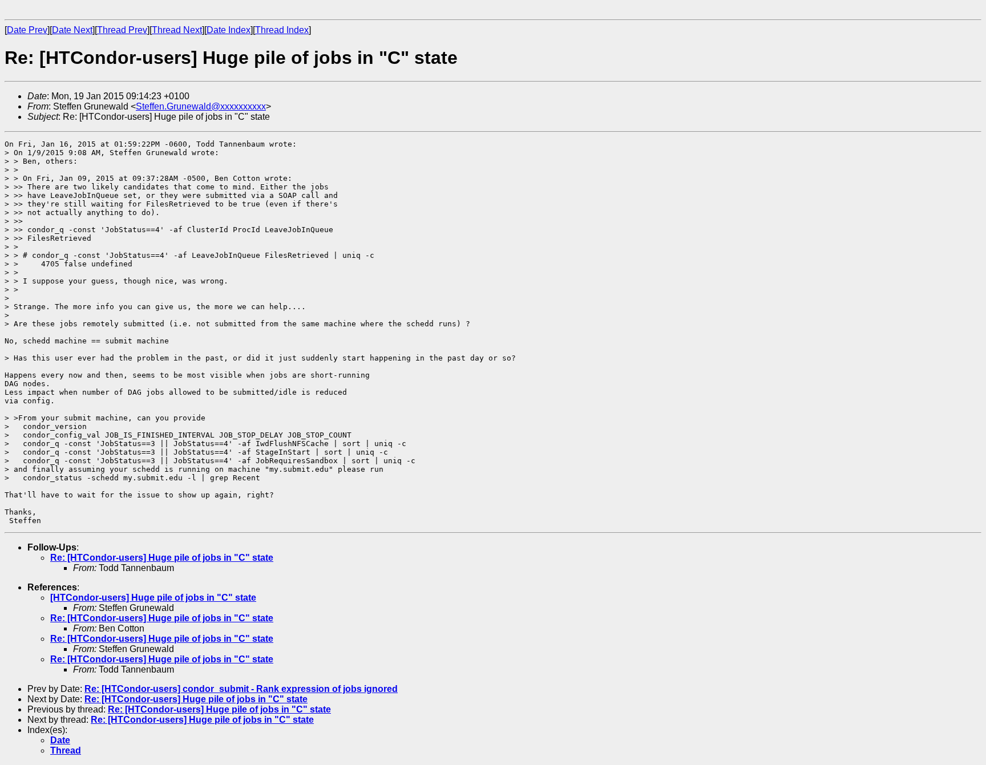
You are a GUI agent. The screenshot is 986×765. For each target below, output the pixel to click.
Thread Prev (122, 30)
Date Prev (27, 30)
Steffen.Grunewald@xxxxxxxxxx (201, 106)
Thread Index (282, 30)
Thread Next (177, 30)
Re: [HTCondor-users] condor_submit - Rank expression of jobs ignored (241, 689)
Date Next (72, 30)
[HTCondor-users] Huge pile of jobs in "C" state (153, 597)
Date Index (228, 30)
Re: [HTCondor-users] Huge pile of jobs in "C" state (161, 557)
